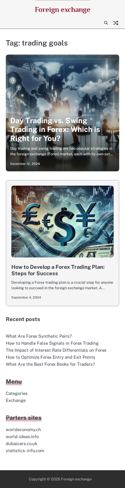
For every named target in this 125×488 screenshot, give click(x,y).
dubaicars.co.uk (21, 443)
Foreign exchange (62, 9)
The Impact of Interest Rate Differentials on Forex (56, 350)
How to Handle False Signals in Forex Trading (52, 343)
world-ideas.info (22, 436)
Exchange (16, 400)
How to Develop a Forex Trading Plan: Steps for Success (58, 270)
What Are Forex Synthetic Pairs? (39, 336)
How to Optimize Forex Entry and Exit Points (50, 357)
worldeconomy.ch (23, 429)
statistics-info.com (25, 450)
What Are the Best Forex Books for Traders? (50, 364)
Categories (17, 393)
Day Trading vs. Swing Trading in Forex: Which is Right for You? (55, 129)
